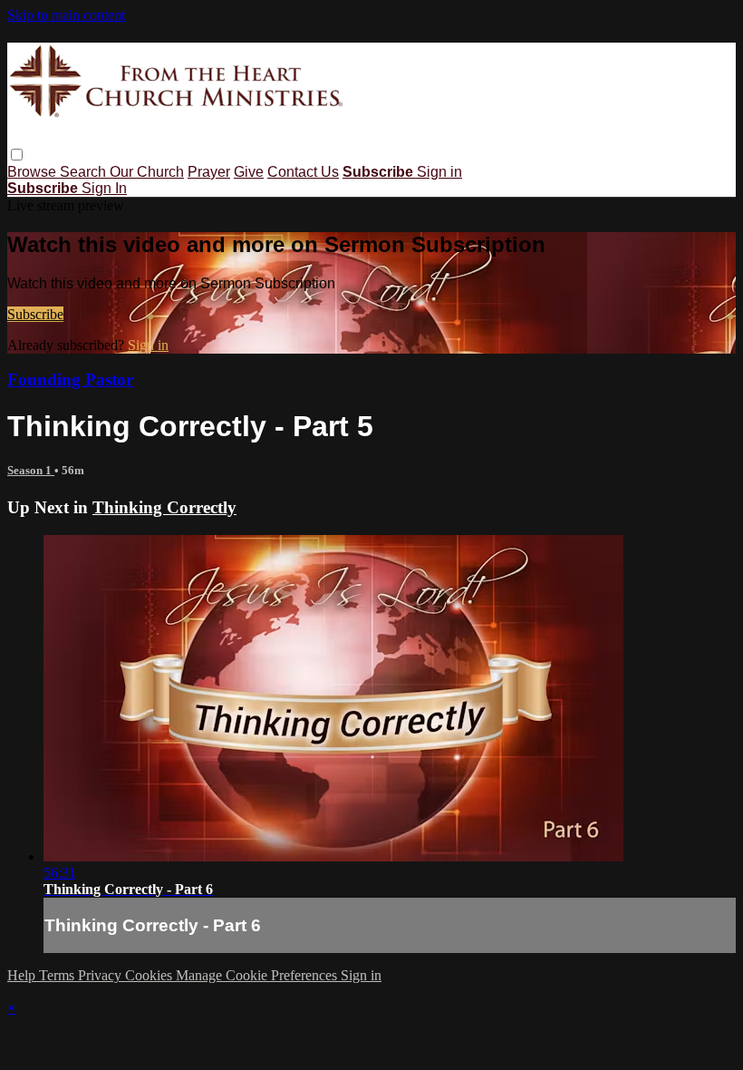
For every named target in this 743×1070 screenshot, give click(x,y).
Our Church (147, 172)
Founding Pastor (70, 379)
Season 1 (30, 470)
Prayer (209, 172)
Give (249, 172)
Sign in (439, 172)
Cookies (150, 975)
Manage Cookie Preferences (258, 975)
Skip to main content (66, 15)
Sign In (104, 188)
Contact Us (303, 172)
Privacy (101, 975)
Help (23, 975)
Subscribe (35, 314)
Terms (58, 975)
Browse (33, 172)
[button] (17, 154)
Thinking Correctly (164, 507)
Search (85, 172)
